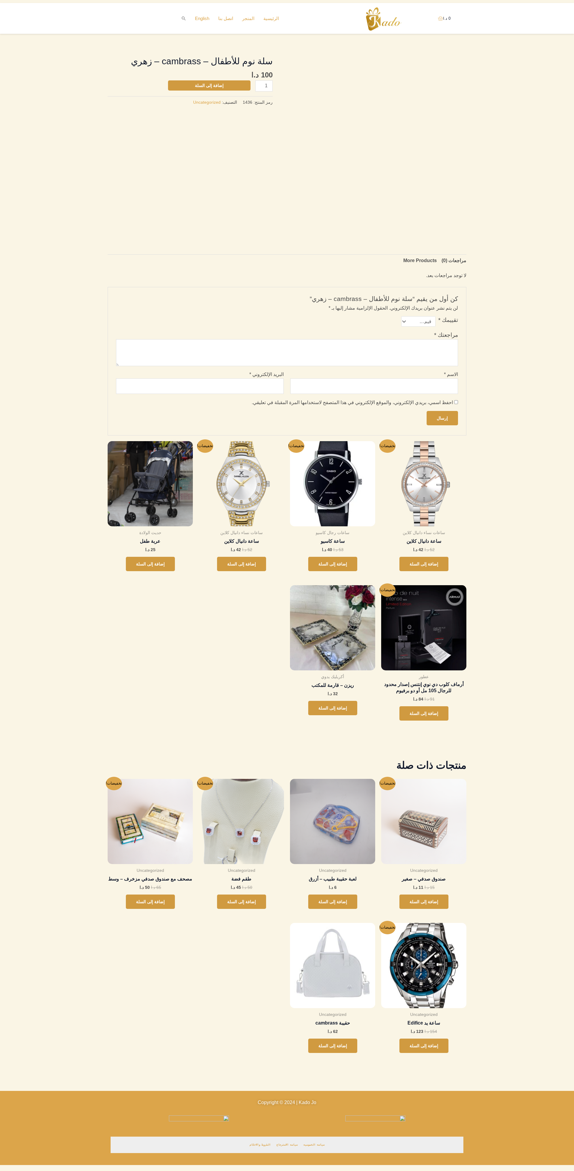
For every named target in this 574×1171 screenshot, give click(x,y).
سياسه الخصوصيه (313, 1144)
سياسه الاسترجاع (287, 1144)
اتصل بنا (225, 18)
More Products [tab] (420, 260)
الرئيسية (271, 18)
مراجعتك (446, 335)
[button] (183, 18)
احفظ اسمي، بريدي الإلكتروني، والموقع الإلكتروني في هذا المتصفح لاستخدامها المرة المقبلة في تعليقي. (352, 402)
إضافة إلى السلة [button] (424, 564)
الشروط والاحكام (260, 1144)
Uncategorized (207, 102)
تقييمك (448, 320)
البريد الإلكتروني (266, 374)
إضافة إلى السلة (209, 85)
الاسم (451, 374)
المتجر (248, 18)
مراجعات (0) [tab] (454, 260)
